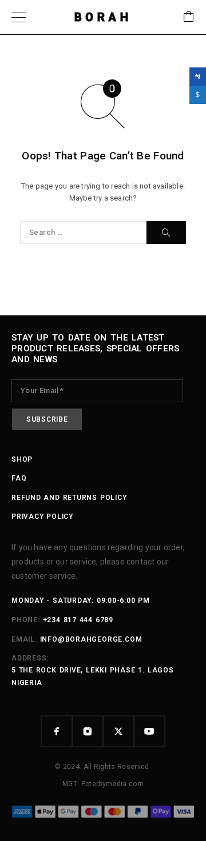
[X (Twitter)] (118, 731)
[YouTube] (149, 731)
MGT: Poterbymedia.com (103, 784)
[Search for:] (83, 232)
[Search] (166, 232)
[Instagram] (87, 731)
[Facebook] (56, 731)
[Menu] (18, 17)
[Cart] (189, 17)
